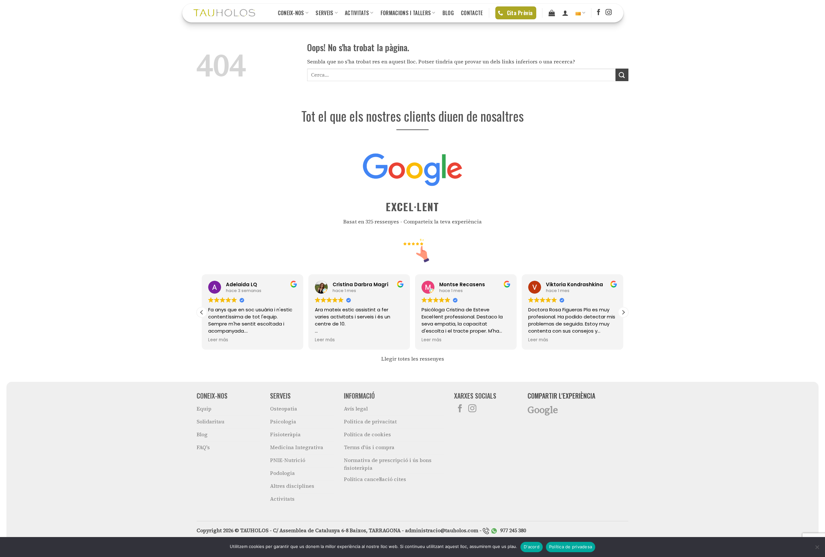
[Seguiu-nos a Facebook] (599, 12)
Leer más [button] (218, 340)
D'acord (531, 546)
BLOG (448, 13)
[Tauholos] (224, 12)
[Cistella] (551, 13)
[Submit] (622, 75)
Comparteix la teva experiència (442, 221)
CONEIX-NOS (291, 13)
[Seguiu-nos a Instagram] (609, 12)
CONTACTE (472, 13)
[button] (623, 312)
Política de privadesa (570, 546)
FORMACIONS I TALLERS (406, 13)
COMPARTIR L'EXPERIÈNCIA (561, 396)
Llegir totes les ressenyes (412, 358)
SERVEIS (324, 13)
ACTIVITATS (357, 13)
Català (580, 12)
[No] (817, 549)
